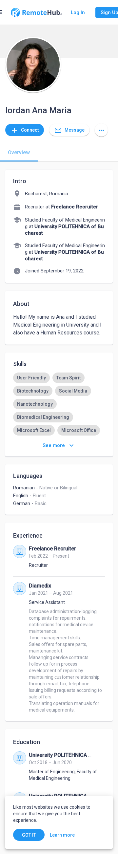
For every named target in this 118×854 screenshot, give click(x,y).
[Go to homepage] (36, 12)
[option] (31, 378)
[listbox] (59, 423)
